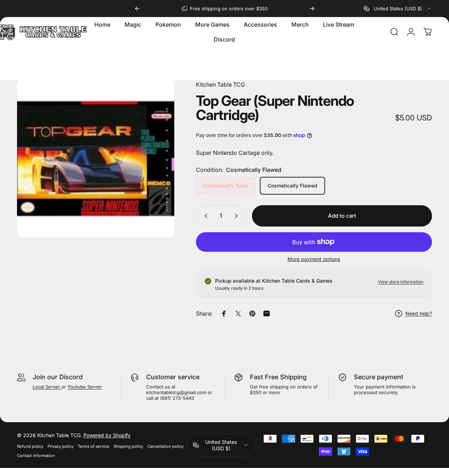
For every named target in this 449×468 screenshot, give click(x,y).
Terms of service (93, 446)
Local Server (47, 387)
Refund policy (30, 446)
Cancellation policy (165, 446)
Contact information (36, 455)
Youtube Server (84, 387)
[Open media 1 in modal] (95, 159)
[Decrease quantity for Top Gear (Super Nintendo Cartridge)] (204, 216)
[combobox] (398, 8)
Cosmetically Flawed (292, 186)
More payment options (314, 259)
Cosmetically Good (225, 186)
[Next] (312, 8)
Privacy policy (60, 446)
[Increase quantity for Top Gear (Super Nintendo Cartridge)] (238, 216)
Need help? (418, 313)
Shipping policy (128, 446)
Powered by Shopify (107, 435)
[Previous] (137, 8)
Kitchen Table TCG (220, 84)
